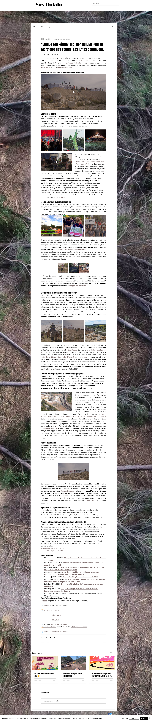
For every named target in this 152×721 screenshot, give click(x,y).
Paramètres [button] (124, 718)
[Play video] (73, 92)
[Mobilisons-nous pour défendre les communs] (73, 663)
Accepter (143, 718)
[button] (113, 27)
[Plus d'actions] (105, 39)
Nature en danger (46, 27)
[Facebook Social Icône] (109, 714)
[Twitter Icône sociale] (111, 714)
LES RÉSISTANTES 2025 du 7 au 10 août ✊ (44, 675)
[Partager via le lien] (55, 637)
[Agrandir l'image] (51, 140)
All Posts (34, 27)
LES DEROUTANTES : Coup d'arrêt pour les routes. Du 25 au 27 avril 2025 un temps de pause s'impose (102, 675)
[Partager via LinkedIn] (50, 637)
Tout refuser (134, 718)
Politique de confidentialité (94, 718)
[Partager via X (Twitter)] (46, 637)
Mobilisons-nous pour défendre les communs (73, 675)
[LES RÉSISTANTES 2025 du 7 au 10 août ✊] (45, 663)
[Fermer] (150, 718)
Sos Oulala (49, 4)
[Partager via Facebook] (42, 637)
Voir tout (112, 653)
